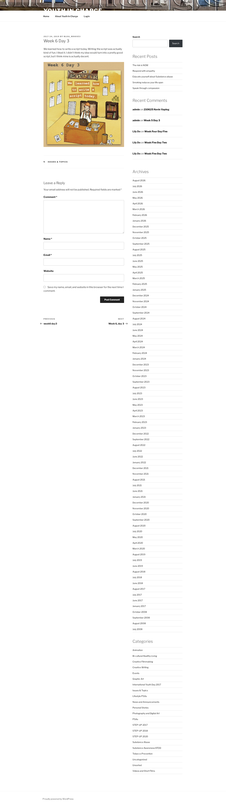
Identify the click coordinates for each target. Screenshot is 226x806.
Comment (50, 197)
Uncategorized (140, 759)
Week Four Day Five (155, 131)
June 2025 (138, 261)
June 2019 (138, 566)
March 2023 (139, 416)
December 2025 (141, 226)
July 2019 (137, 560)
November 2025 (141, 232)
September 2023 (141, 381)
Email (48, 255)
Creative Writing (141, 667)
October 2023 (140, 376)
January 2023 (139, 427)
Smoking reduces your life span (148, 82)
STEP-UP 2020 (140, 736)
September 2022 (141, 439)
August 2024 (139, 318)
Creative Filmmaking (143, 661)
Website (49, 271)
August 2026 (139, 180)
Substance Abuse (141, 742)
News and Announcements (146, 702)
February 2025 (140, 284)
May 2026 (138, 197)
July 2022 (137, 451)
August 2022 (139, 445)
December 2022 (141, 433)
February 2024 (140, 353)
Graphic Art (138, 679)
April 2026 (138, 203)
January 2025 (139, 289)
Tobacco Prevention (143, 753)
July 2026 (137, 186)
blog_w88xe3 (72, 36)
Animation (138, 650)
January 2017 (139, 606)
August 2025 (139, 249)
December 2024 (141, 295)
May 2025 (138, 266)
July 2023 (137, 393)
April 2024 (138, 341)
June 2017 (138, 600)
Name (48, 238)
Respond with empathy (144, 71)
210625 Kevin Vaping (156, 109)
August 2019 (139, 554)
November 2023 (141, 370)
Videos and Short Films (144, 771)
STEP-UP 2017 (140, 725)
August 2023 (139, 387)
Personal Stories (141, 707)
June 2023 (138, 399)
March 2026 (139, 209)
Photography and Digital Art (146, 713)
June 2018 (138, 583)
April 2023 (138, 410)
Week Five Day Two (155, 142)
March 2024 (139, 347)
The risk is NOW (140, 65)
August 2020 (139, 525)
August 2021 (139, 479)
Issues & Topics (58, 162)
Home (46, 16)
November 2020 (141, 508)
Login (87, 16)
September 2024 (141, 312)
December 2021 (141, 468)
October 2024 (140, 307)
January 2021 (139, 497)
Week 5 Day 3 (152, 120)
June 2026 (138, 192)
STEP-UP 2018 (140, 730)
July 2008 (137, 629)
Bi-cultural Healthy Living (145, 656)
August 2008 (139, 623)
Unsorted (137, 765)
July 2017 (137, 594)
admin (136, 109)
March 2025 (139, 278)
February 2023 (140, 422)
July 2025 (137, 255)
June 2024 (138, 330)
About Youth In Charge (66, 16)
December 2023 (141, 364)
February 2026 (140, 215)
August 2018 (139, 571)
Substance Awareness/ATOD (147, 748)
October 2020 (140, 514)
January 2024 (139, 358)
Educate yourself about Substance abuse (153, 76)
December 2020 (141, 502)
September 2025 (141, 243)
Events (136, 673)
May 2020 (138, 537)
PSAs (135, 719)
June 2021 (138, 491)
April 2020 (138, 543)
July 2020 (137, 531)
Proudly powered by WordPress (58, 799)
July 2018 (137, 577)
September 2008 (141, 617)
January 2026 (139, 220)
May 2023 (138, 405)
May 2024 (138, 335)
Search (136, 37)
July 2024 (137, 324)
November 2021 (141, 473)
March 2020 (139, 548)
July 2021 (137, 485)
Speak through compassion (146, 88)
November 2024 (141, 301)
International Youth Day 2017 (147, 684)
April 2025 (138, 272)
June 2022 (138, 456)
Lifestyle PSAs (140, 696)
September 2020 (141, 519)
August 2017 (139, 589)
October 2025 (140, 238)
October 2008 (140, 612)
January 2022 (139, 462)
